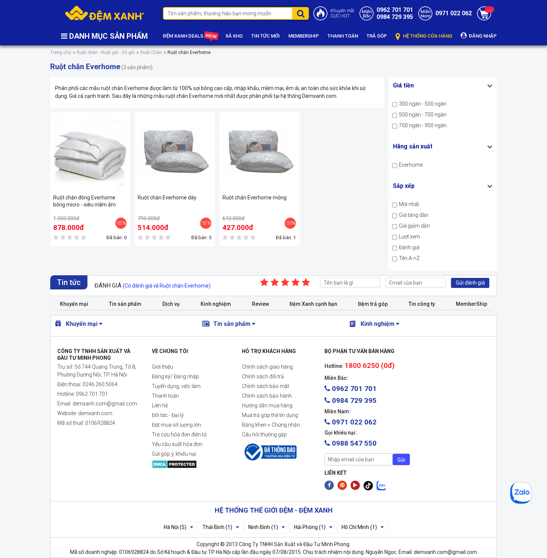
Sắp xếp (404, 185)
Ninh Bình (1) (263, 527)
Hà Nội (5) (175, 527)
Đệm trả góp (373, 304)
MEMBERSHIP (303, 36)
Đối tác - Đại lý (168, 415)
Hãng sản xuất (412, 146)
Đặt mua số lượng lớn (176, 425)
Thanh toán (165, 396)
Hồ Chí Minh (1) (359, 527)
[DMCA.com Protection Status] (191, 464)
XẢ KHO (234, 36)
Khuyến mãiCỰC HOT (342, 13)
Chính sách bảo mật (265, 386)
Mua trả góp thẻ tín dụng (270, 415)
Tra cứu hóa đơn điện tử (179, 434)
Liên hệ (160, 405)
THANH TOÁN (342, 36)
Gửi (401, 460)
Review (260, 304)
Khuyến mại (74, 304)
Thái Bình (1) (217, 527)
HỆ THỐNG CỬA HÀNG (427, 36)
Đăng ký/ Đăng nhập (175, 376)
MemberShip (471, 304)
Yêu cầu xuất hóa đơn (177, 444)
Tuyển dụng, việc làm (176, 386)
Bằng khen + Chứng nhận (271, 425)
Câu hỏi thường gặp (264, 434)
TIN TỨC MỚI (265, 36)
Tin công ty (422, 304)
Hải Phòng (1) (310, 527)
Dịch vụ (171, 304)
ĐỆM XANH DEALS (183, 36)
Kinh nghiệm (216, 304)
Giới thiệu (162, 367)
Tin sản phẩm (125, 304)
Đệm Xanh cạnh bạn (313, 304)
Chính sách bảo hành (267, 396)
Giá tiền (403, 85)
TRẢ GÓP (377, 36)
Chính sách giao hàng (267, 367)
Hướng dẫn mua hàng (267, 405)
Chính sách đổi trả (263, 376)
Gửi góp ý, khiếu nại (174, 454)
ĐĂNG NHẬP (482, 36)
